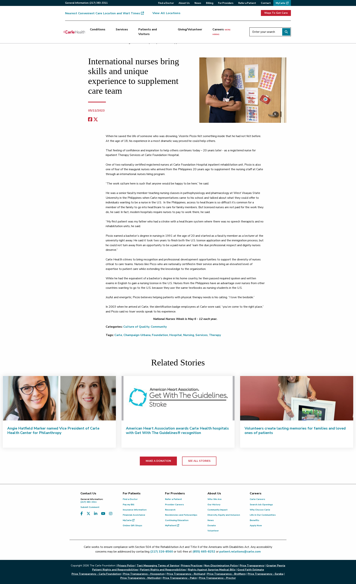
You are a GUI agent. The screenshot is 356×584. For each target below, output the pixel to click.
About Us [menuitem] (184, 3)
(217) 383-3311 (91, 500)
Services (122, 29)
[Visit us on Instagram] (110, 513)
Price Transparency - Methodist (140, 578)
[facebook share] (90, 119)
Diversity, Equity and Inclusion (223, 514)
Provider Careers (174, 504)
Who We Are (214, 499)
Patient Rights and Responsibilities (163, 569)
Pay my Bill (128, 504)
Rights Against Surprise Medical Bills (211, 569)
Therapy (215, 335)
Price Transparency (252, 565)
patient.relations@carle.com (240, 552)
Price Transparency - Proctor (217, 578)
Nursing (188, 335)
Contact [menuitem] (266, 3)
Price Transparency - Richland (186, 574)
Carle (118, 335)
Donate (211, 525)
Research (170, 509)
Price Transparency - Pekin (180, 578)
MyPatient (171, 525)
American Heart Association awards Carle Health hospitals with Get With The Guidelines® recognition (177, 430)
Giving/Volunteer (190, 29)
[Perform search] (286, 32)
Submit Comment (89, 507)
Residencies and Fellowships (181, 514)
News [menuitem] (198, 3)
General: (86, 3)
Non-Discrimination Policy (221, 565)
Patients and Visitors (147, 31)
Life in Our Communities (263, 514)
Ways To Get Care (276, 13)
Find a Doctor (130, 499)
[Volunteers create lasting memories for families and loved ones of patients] (296, 398)
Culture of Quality (136, 327)
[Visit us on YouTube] (103, 513)
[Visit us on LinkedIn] (95, 513)
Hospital (175, 335)
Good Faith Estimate (250, 569)
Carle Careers (257, 499)
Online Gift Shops (132, 525)
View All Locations (166, 13)
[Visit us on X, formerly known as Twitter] (88, 513)
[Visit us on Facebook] (81, 513)
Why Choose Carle (260, 509)
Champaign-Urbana (137, 335)
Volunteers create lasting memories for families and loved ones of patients (295, 430)
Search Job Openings (261, 504)
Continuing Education (176, 520)
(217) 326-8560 (161, 552)
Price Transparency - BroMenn (226, 574)
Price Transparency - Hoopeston (144, 574)
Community (159, 327)
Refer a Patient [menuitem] (247, 3)
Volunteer (213, 530)
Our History (213, 504)
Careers (221, 31)
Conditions (97, 29)
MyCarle (127, 520)
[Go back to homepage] (74, 32)
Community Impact (217, 509)
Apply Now (256, 525)
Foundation (160, 335)
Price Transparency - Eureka (265, 574)
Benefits (254, 520)
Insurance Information (134, 509)
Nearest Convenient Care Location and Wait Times (102, 13)
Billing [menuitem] (209, 3)
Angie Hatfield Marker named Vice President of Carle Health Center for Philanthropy (53, 430)
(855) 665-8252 (203, 552)
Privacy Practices (191, 565)
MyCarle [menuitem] (280, 3)
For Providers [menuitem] (225, 3)
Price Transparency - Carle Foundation (96, 574)
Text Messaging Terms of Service (158, 565)
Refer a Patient (173, 499)
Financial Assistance (134, 514)
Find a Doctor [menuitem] (166, 3)
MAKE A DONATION (158, 461)
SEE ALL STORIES (199, 461)
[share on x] (95, 119)
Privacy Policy (126, 565)
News (210, 520)
